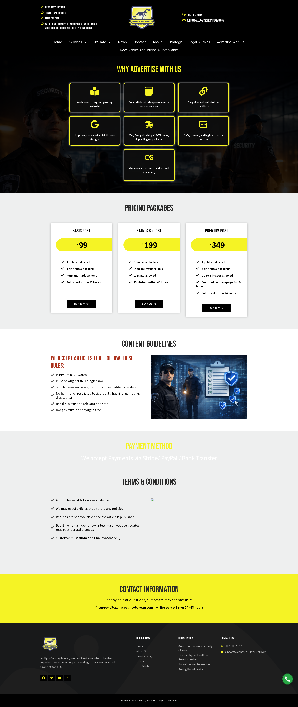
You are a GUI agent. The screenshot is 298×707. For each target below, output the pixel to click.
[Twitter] (51, 678)
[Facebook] (43, 678)
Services (75, 42)
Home (57, 42)
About (157, 42)
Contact (140, 42)
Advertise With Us (230, 42)
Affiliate (100, 42)
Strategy (175, 42)
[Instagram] (67, 678)
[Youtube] (59, 678)
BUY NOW (79, 303)
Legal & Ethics (199, 42)
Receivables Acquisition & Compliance (149, 50)
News (122, 42)
